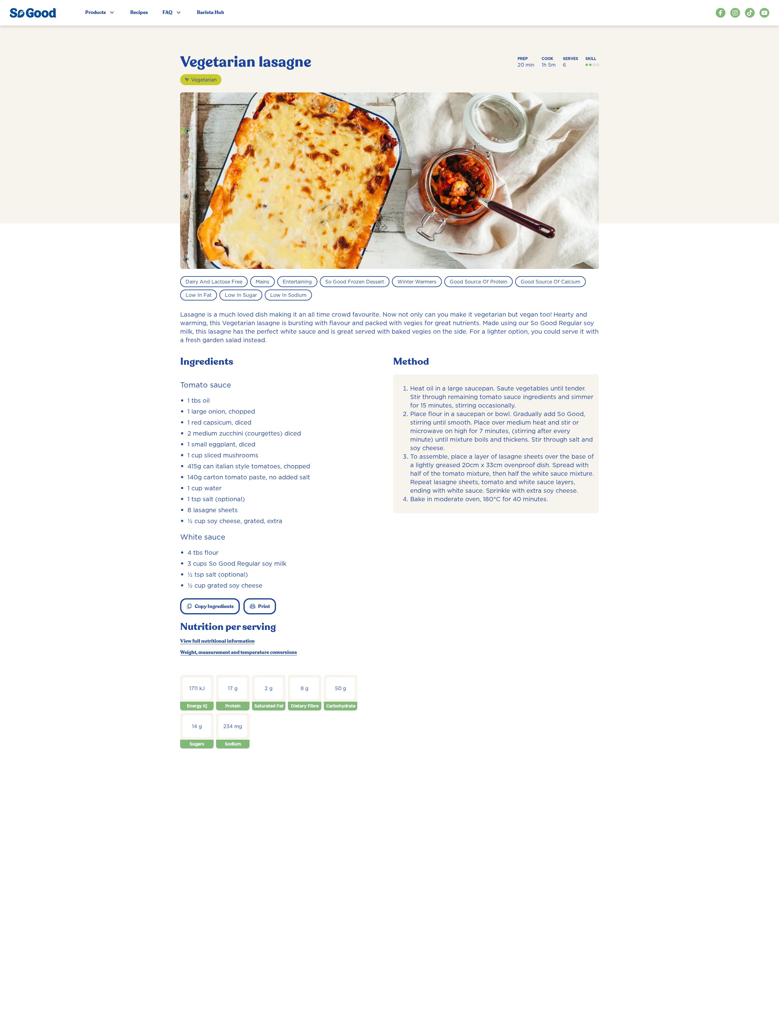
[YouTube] (764, 13)
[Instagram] (735, 13)
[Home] (33, 13)
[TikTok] (750, 13)
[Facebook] (720, 13)
